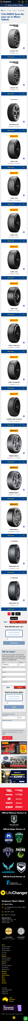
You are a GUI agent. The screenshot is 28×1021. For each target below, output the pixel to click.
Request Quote (7, 738)
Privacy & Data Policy (10, 1014)
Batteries (4, 963)
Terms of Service (19, 732)
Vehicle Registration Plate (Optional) (8, 714)
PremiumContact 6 (14, 456)
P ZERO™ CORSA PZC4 (14, 345)
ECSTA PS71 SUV (14, 51)
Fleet (3, 977)
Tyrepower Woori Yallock (15, 5)
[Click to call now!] (19, 2)
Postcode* (4, 682)
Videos (4, 981)
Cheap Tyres (5, 993)
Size (3, 662)
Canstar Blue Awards (7, 990)
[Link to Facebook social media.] (14, 1017)
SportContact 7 (14, 529)
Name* (4, 667)
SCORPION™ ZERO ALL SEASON (14, 419)
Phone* (4, 672)
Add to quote (11, 57)
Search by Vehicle (6, 947)
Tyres (3, 945)
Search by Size (5, 948)
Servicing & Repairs (6, 965)
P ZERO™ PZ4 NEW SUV (14, 382)
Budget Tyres (5, 991)
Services (4, 962)
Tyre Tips (4, 954)
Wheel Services (5, 969)
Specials (4, 971)
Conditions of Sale (19, 1014)
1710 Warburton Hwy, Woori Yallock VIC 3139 (15, 908)
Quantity (21, 662)
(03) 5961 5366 (9, 912)
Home (4, 10)
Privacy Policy (9, 732)
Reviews (4, 983)
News (3, 979)
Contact (4, 973)
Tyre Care (4, 952)
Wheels (4, 956)
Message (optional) (7, 720)
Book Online (5, 975)
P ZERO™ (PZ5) (14, 308)
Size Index (4, 988)
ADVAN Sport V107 (14, 566)
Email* (4, 677)
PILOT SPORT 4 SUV (14, 124)
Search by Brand (6, 950)
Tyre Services (5, 967)
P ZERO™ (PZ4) (14, 161)
